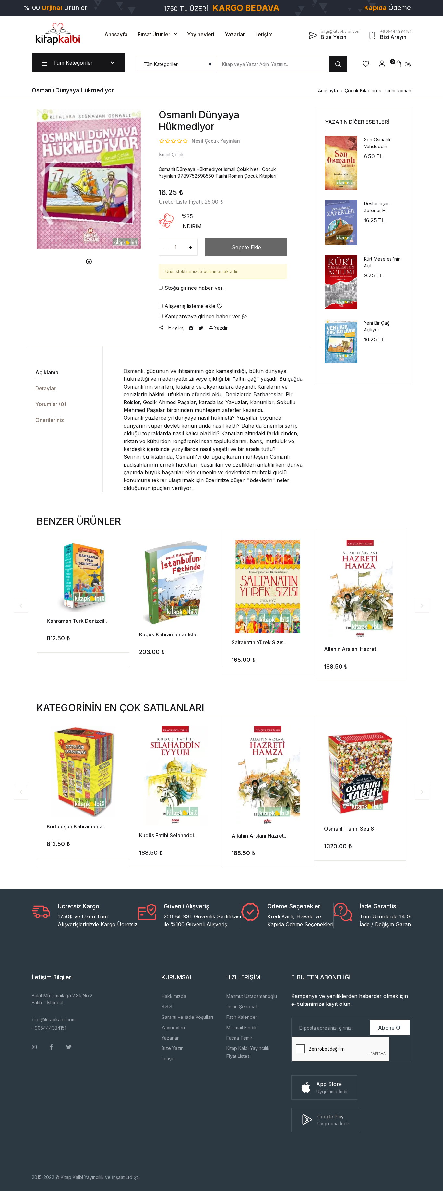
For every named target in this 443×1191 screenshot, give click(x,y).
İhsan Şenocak (242, 1006)
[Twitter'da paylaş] (201, 328)
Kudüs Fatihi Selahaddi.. (168, 835)
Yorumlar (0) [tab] (50, 404)
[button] (382, 64)
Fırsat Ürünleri (155, 34)
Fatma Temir (239, 1038)
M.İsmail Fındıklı (242, 1027)
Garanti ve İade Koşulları (187, 1017)
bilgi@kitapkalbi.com (54, 1019)
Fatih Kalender (241, 1017)
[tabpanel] (89, 178)
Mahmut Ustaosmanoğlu (251, 996)
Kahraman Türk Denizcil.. (77, 621)
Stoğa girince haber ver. (193, 288)
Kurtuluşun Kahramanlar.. (77, 826)
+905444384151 (49, 1028)
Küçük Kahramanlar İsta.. (169, 634)
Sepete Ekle (246, 247)
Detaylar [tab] (45, 388)
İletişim (264, 34)
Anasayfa (115, 34)
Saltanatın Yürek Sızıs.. (259, 642)
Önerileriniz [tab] (49, 420)
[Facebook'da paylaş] (191, 328)
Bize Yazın (173, 1048)
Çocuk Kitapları (361, 90)
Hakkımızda (174, 996)
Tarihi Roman (397, 90)
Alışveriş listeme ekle (190, 306)
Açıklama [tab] (46, 372)
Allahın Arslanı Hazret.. (351, 649)
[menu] (176, 64)
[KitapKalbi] (58, 34)
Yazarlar (235, 34)
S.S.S (167, 1006)
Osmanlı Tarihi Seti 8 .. (351, 829)
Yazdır (220, 328)
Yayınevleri (200, 34)
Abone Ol (389, 1027)
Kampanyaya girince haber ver (202, 316)
